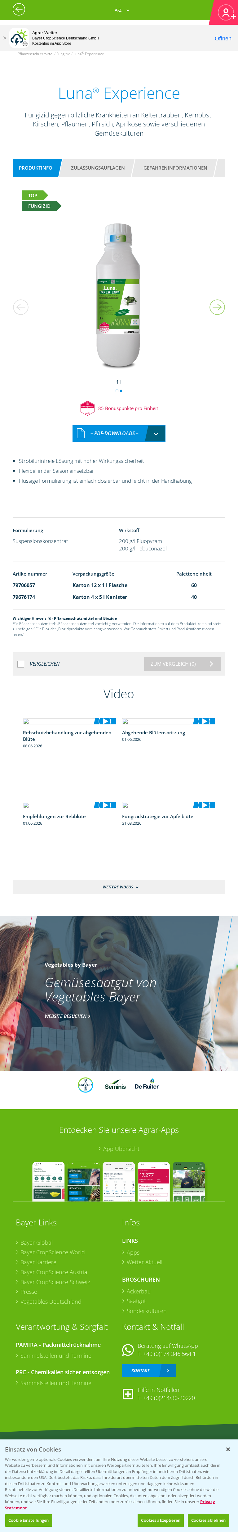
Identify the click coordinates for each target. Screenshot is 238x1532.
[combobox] (119, 433)
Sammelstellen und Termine (55, 1355)
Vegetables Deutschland (51, 1301)
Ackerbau (139, 1291)
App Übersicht (121, 1148)
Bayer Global (36, 1242)
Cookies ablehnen (208, 1520)
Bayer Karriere (38, 1262)
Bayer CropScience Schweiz (55, 1282)
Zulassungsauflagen (98, 168)
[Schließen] (5, 38)
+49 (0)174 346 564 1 (169, 1353)
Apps (133, 1252)
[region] (119, 1485)
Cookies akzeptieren (160, 1520)
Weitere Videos (118, 887)
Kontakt (140, 1370)
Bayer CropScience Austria (53, 1272)
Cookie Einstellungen (28, 1520)
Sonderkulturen (147, 1311)
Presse (28, 1291)
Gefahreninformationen (175, 168)
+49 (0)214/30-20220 (169, 1398)
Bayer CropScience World (52, 1252)
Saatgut (136, 1301)
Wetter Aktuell (144, 1262)
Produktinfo (35, 168)
